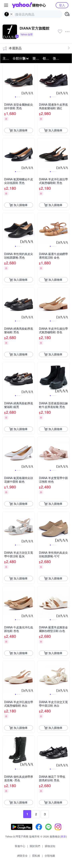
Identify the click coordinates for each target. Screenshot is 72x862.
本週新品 (15, 48)
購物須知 (50, 846)
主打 (6, 58)
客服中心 (20, 846)
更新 (63, 836)
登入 (62, 5)
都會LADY (46, 58)
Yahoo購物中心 (29, 5)
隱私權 (36, 855)
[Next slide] (32, 79)
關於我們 (35, 846)
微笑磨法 (56, 58)
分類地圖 (50, 855)
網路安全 (22, 855)
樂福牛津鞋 (36, 58)
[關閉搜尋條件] (11, 14)
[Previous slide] (5, 79)
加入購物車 (21, 130)
